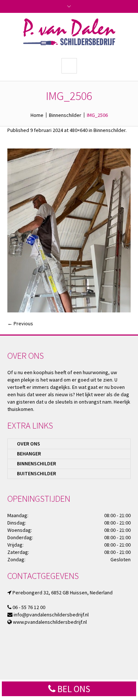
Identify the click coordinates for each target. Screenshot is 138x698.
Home (37, 115)
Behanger (29, 453)
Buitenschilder (36, 473)
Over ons (28, 443)
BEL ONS (73, 689)
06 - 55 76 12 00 (29, 607)
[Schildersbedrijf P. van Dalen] (69, 31)
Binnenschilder (65, 115)
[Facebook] (75, 669)
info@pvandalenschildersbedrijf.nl (51, 614)
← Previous (20, 323)
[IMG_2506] (69, 230)
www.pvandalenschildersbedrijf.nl (50, 622)
